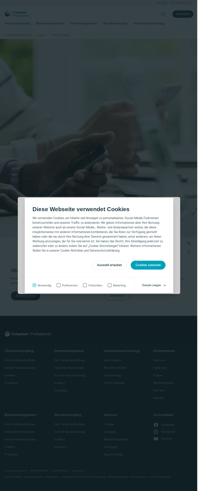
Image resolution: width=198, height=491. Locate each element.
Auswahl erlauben (109, 265)
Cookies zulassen (148, 265)
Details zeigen (151, 285)
